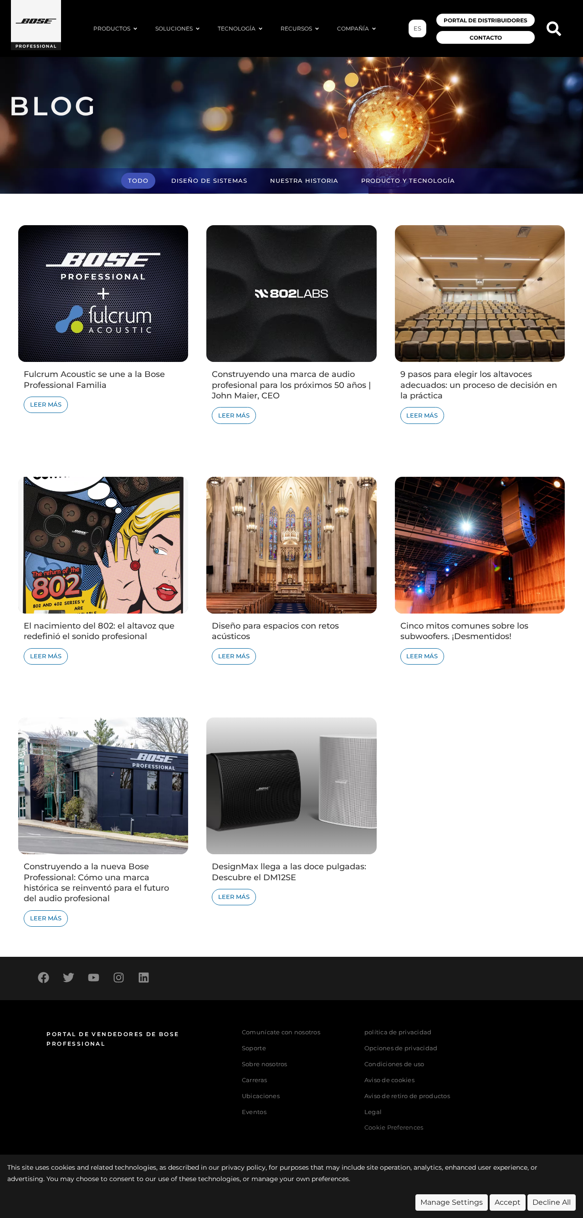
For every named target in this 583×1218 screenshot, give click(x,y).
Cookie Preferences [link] (394, 1128)
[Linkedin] (143, 977)
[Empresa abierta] (374, 29)
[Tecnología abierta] (260, 29)
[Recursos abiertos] (317, 29)
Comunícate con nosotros (281, 1032)
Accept (508, 1202)
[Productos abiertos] (135, 29)
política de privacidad (398, 1032)
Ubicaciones (261, 1096)
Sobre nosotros (264, 1064)
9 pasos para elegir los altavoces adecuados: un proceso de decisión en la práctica (478, 385)
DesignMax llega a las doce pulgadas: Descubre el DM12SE (289, 872)
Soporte (254, 1048)
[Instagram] (118, 977)
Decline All (551, 1202)
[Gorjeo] (68, 977)
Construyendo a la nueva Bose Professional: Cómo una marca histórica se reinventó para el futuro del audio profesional (96, 882)
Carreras (254, 1080)
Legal (373, 1112)
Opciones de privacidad (401, 1048)
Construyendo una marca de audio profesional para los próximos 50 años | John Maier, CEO (291, 385)
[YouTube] (93, 977)
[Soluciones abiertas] (197, 29)
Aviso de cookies (389, 1080)
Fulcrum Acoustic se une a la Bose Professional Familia (94, 379)
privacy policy (243, 1167)
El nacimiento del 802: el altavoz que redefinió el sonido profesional (99, 631)
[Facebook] (43, 977)
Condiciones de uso (394, 1064)
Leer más (45, 404)
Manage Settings (451, 1202)
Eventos (254, 1112)
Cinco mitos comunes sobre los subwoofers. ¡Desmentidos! (464, 631)
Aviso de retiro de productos (407, 1096)
